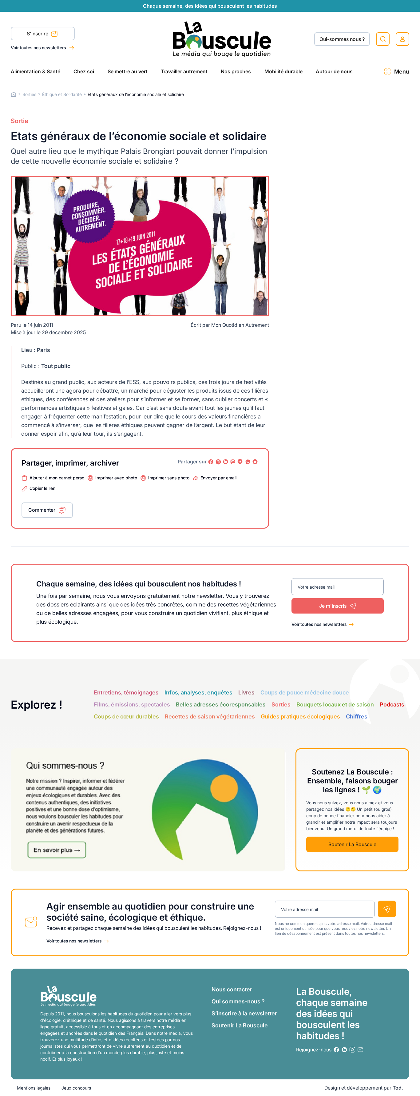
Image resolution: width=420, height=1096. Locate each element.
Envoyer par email (218, 477)
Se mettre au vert (128, 71)
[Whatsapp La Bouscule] (248, 462)
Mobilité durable (283, 71)
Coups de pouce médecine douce (304, 692)
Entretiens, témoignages (126, 692)
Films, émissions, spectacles (132, 704)
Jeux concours (76, 1087)
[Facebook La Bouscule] (211, 462)
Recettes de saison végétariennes (210, 716)
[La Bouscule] (222, 39)
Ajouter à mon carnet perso (57, 477)
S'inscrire (38, 33)
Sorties (29, 94)
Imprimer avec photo (116, 477)
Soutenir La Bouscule (352, 844)
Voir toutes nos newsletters (39, 47)
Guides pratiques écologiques (300, 716)
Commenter (41, 510)
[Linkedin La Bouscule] (226, 462)
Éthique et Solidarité (62, 94)
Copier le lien (42, 488)
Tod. (398, 1088)
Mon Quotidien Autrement (240, 325)
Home (14, 94)
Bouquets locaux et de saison (335, 704)
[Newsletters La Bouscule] (360, 1049)
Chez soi (83, 71)
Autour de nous (334, 71)
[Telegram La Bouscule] (240, 462)
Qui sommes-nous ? (238, 1001)
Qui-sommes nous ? (342, 39)
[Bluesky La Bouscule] (255, 462)
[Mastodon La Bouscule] (233, 462)
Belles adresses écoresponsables (221, 704)
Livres (246, 692)
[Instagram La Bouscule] (218, 462)
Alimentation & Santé (35, 71)
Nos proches (236, 71)
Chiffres (356, 716)
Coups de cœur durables (126, 716)
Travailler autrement (184, 71)
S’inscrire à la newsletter (244, 1013)
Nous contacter (232, 989)
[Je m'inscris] (387, 909)
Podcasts (392, 704)
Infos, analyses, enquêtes (198, 692)
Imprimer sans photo (168, 477)
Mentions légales (33, 1087)
